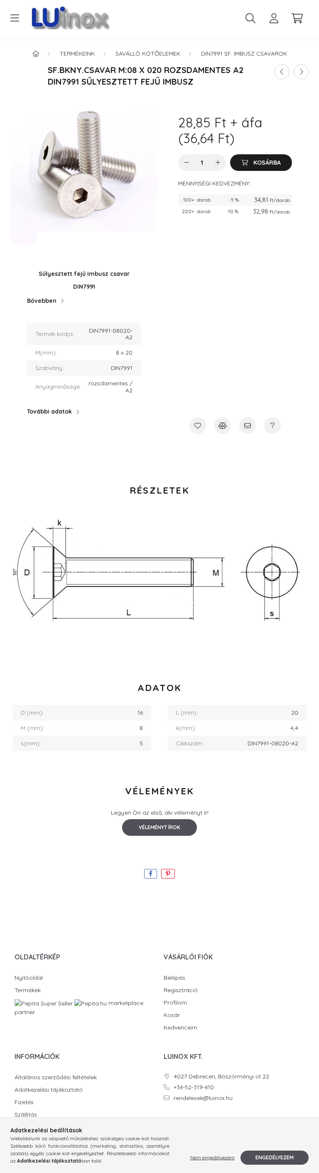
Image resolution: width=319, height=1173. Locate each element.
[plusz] (217, 162)
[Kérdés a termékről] (272, 425)
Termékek (28, 990)
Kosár (172, 1015)
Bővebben (41, 300)
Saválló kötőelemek (147, 53)
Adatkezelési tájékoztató (49, 1089)
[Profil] (273, 18)
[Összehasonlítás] (222, 425)
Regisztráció (181, 990)
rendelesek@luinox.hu (203, 1098)
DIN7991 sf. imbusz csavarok (244, 53)
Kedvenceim (180, 1027)
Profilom (175, 1002)
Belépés (174, 977)
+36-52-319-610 (194, 1087)
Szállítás (26, 1114)
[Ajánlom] (247, 425)
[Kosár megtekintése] (297, 18)
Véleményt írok (159, 827)
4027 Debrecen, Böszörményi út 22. (222, 1076)
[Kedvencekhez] (197, 425)
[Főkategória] (35, 53)
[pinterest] (168, 874)
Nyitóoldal (29, 977)
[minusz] (186, 162)
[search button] (250, 18)
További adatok (49, 411)
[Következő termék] (301, 71)
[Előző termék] (282, 71)
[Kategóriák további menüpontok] (14, 18)
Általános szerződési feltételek (56, 1077)
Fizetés (24, 1102)
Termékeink (77, 53)
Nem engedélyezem (212, 1157)
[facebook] (150, 874)
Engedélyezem (274, 1157)
